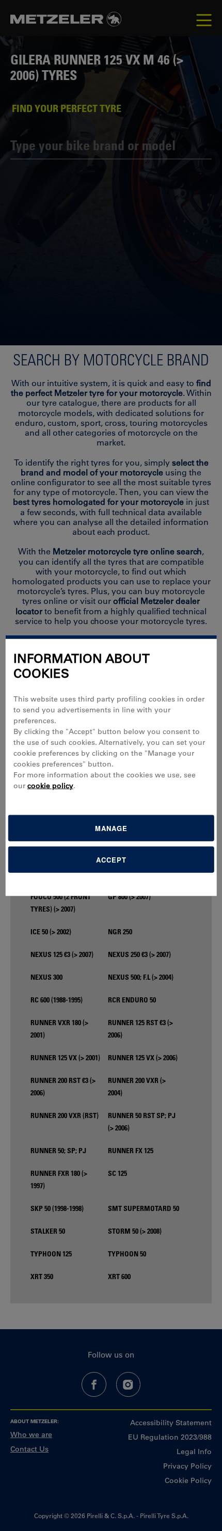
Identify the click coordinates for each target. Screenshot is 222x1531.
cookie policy (50, 785)
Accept (111, 859)
